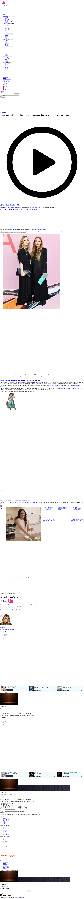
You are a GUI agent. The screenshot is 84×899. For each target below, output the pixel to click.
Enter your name (3, 806)
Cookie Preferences (6, 849)
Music (6, 26)
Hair (6, 37)
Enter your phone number (5, 808)
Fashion (6, 35)
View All (6, 22)
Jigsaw (6, 59)
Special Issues (5, 865)
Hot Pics (6, 20)
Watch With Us (8, 29)
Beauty (6, 36)
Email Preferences (6, 821)
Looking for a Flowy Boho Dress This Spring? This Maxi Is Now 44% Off (14, 492)
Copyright (4, 848)
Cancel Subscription (6, 80)
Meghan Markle (8, 66)
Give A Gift (5, 864)
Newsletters (5, 76)
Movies (6, 25)
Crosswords (7, 57)
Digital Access (5, 862)
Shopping (4, 9)
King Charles (7, 67)
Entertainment (5, 23)
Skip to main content (4, 0)
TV (5, 24)
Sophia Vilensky (5, 117)
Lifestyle (4, 7)
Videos (4, 72)
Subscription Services (7, 79)
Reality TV (7, 28)
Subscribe (4, 78)
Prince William (7, 63)
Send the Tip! (3, 812)
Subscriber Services (6, 866)
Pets (6, 41)
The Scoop (2, 811)
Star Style (4, 6)
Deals (6, 47)
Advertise (4, 868)
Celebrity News (5, 5)
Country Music (7, 30)
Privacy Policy (18, 609)
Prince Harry (7, 65)
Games (4, 10)
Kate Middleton (8, 64)
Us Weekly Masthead (6, 819)
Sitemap (4, 823)
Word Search (7, 58)
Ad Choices (5, 851)
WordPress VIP (22, 897)
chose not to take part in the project (52, 385)
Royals (4, 62)
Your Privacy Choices (16, 850)
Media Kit (4, 822)
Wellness (6, 44)
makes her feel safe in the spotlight (40, 229)
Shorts (4, 14)
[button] (42, 94)
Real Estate (7, 43)
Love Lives (7, 19)
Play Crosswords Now (4, 685)
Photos (4, 71)
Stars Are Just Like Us (9, 21)
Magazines (7, 54)
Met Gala (4, 13)
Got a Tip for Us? (6, 81)
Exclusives (7, 18)
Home (6, 51)
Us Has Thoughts (8, 31)
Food (6, 42)
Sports (4, 8)
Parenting (6, 40)
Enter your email (3, 807)
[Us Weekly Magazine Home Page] (3, 3)
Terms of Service (6, 846)
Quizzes (6, 60)
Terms (13, 609)
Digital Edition (5, 77)
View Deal (30, 492)
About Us (4, 818)
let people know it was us (30, 502)
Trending (6, 17)
